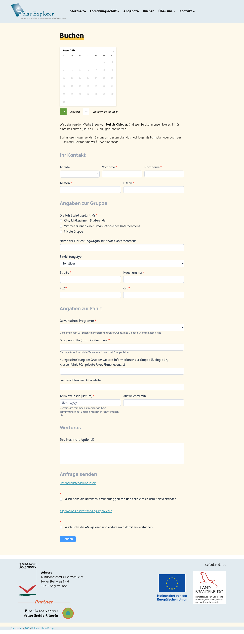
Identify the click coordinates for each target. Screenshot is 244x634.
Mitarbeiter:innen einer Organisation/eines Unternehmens (101, 226)
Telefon (66, 183)
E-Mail (128, 183)
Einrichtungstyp (71, 257)
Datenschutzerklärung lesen (78, 483)
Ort (126, 288)
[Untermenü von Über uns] (174, 11)
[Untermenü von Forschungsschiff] (118, 11)
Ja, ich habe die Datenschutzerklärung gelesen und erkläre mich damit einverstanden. (120, 499)
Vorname (109, 167)
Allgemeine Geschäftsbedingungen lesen (86, 511)
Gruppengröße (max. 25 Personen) (85, 340)
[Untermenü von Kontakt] (194, 11)
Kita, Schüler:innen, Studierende (84, 220)
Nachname (153, 167)
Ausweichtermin (134, 396)
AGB (27, 628)
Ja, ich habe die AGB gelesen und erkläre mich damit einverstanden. (108, 527)
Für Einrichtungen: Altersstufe (80, 380)
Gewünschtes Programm (78, 321)
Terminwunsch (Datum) (77, 396)
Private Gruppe (73, 231)
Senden (68, 539)
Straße (65, 272)
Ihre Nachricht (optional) (77, 440)
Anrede (65, 167)
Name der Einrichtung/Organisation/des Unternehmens (98, 241)
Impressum (17, 628)
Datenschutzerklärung (42, 628)
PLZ (63, 288)
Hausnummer (133, 272)
